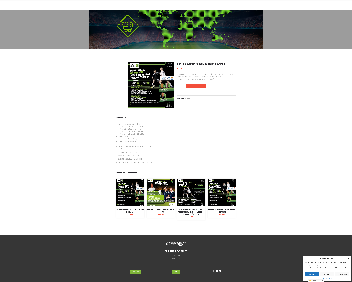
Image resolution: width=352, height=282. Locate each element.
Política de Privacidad (326, 278)
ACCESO (176, 272)
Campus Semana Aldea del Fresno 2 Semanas (130, 210)
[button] (348, 258)
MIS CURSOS (135, 272)
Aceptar (311, 274)
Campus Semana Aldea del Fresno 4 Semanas (221, 210)
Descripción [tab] (121, 118)
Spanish (314, 280)
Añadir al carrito (195, 86)
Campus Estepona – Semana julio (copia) (160, 210)
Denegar (327, 274)
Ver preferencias (342, 274)
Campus (188, 98)
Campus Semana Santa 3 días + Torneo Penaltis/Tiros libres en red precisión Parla (191, 212)
